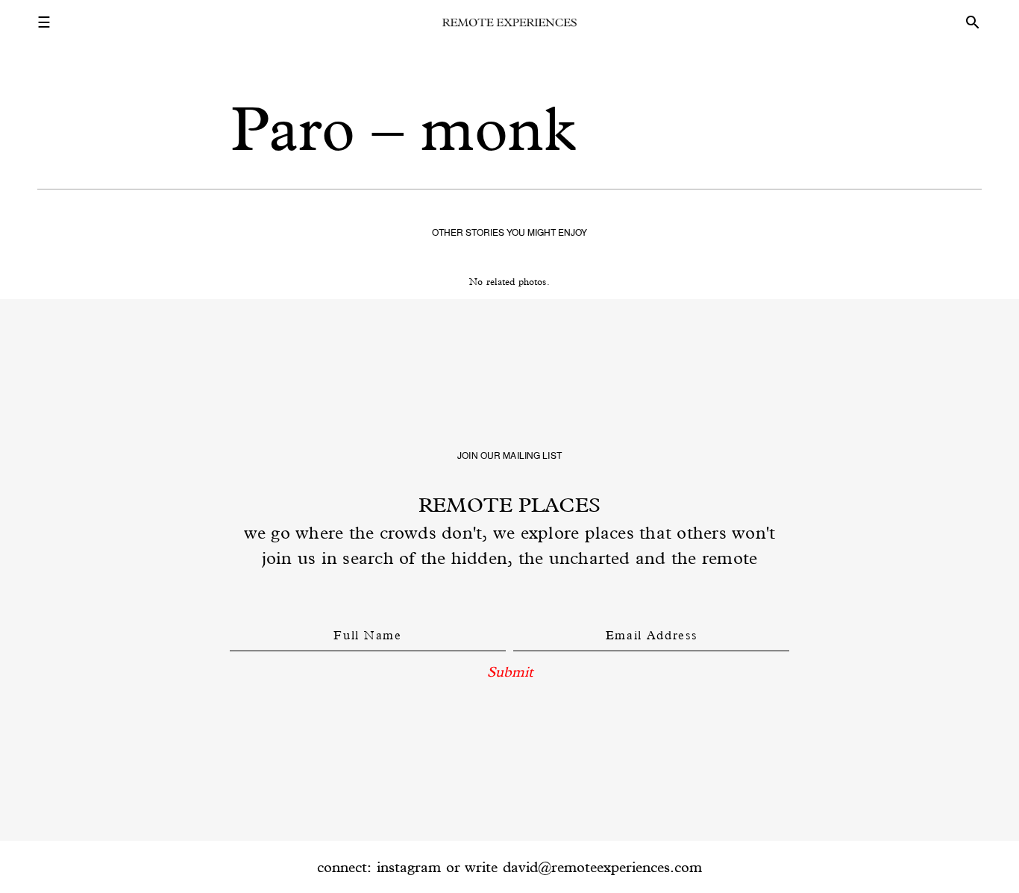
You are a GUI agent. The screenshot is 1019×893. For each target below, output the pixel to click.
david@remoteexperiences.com (602, 867)
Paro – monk (403, 128)
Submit (510, 671)
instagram (409, 867)
